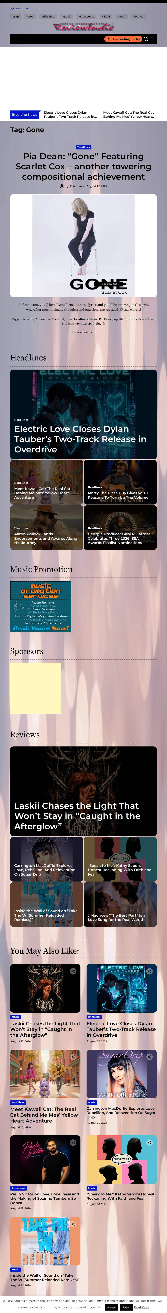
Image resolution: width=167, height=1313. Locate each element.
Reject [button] (127, 1307)
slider (66, 323)
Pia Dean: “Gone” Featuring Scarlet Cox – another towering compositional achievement (84, 166)
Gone (69, 319)
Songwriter (78, 323)
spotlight (94, 323)
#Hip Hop (48, 16)
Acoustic (28, 319)
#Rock (66, 16)
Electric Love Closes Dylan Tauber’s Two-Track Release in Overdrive (80, 439)
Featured (58, 319)
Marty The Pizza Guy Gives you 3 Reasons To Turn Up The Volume (118, 495)
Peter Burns (78, 186)
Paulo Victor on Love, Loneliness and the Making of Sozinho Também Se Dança (44, 1198)
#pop (30, 16)
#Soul (121, 16)
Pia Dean (105, 319)
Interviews (18, 1188)
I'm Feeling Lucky (126, 39)
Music (93, 319)
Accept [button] (111, 1307)
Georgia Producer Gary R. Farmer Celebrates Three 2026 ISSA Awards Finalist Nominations (119, 538)
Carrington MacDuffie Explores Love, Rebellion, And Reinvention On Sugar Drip (129, 116)
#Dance (138, 16)
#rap (16, 16)
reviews (131, 319)
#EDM (106, 16)
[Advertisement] (83, 80)
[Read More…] (130, 309)
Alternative (43, 319)
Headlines (83, 147)
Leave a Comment (84, 332)
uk (103, 323)
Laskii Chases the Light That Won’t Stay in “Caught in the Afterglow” (77, 816)
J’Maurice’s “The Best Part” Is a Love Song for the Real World (116, 917)
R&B (122, 319)
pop (115, 319)
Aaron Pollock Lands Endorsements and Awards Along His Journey (45, 538)
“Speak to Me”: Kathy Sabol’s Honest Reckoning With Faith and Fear (120, 870)
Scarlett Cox (146, 319)
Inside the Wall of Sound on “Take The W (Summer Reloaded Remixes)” (46, 915)
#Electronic (86, 16)
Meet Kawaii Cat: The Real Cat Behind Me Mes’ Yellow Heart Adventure (69, 116)
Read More (141, 1307)
